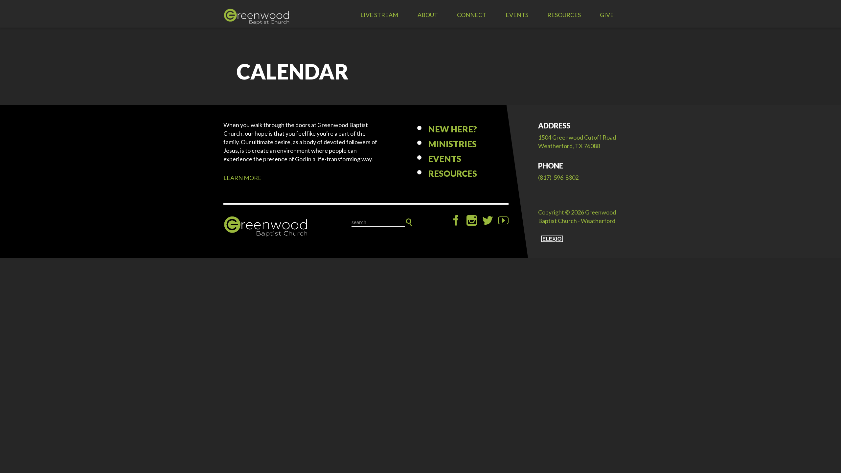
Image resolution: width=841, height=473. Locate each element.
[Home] (266, 226)
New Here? (452, 129)
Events (517, 14)
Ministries (452, 144)
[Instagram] (471, 220)
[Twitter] (487, 220)
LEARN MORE (242, 177)
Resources (564, 14)
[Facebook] (456, 220)
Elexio (552, 239)
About (428, 14)
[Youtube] (503, 220)
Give (607, 14)
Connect (471, 14)
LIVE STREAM (379, 14)
